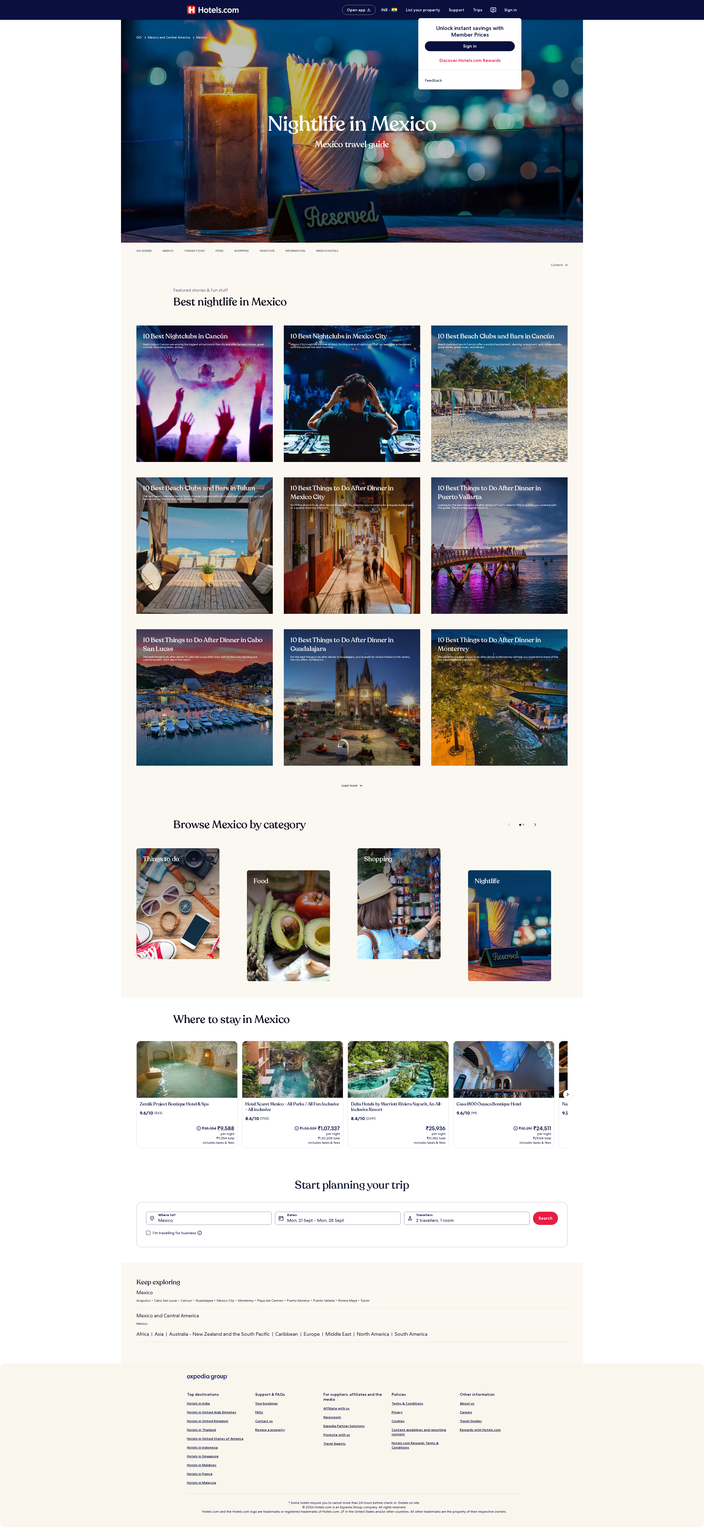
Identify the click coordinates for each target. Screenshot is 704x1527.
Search (545, 1218)
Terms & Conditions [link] (407, 1403)
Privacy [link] (397, 1412)
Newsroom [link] (332, 1417)
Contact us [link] (264, 1421)
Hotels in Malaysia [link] (201, 1483)
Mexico (201, 37)
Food (219, 251)
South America (411, 1334)
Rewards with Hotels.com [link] (480, 1430)
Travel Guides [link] (471, 1421)
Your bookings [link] (266, 1403)
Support (456, 9)
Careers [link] (466, 1412)
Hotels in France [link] (200, 1474)
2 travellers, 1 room (435, 1220)
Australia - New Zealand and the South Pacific (219, 1334)
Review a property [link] (270, 1430)
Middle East (338, 1334)
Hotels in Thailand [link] (201, 1430)
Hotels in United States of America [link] (215, 1438)
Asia (159, 1334)
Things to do (194, 251)
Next (533, 824)
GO (139, 37)
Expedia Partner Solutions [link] (344, 1426)
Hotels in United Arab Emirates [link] (211, 1412)
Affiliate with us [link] (336, 1408)
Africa (142, 1334)
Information (295, 251)
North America (373, 1334)
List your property (423, 9)
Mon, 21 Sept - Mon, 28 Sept (315, 1220)
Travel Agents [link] (334, 1443)
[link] (469, 80)
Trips (477, 9)
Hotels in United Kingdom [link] (207, 1421)
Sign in (510, 9)
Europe (312, 1334)
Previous (509, 824)
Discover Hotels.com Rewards (470, 60)
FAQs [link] (259, 1412)
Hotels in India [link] (198, 1403)
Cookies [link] (398, 1421)
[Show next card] (567, 1094)
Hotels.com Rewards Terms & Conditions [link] (415, 1445)
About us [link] (467, 1403)
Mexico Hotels (327, 251)
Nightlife (267, 251)
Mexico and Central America (169, 37)
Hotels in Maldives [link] (201, 1465)
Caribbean (286, 1334)
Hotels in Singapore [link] (203, 1456)
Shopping (241, 251)
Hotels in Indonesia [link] (202, 1447)
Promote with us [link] (336, 1435)
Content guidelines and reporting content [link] (419, 1432)
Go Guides (144, 251)
